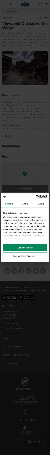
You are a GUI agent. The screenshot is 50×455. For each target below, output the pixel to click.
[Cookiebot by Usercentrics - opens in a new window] (36, 196)
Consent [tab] (9, 204)
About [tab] (41, 204)
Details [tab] (25, 204)
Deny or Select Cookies (23, 256)
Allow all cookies (25, 248)
